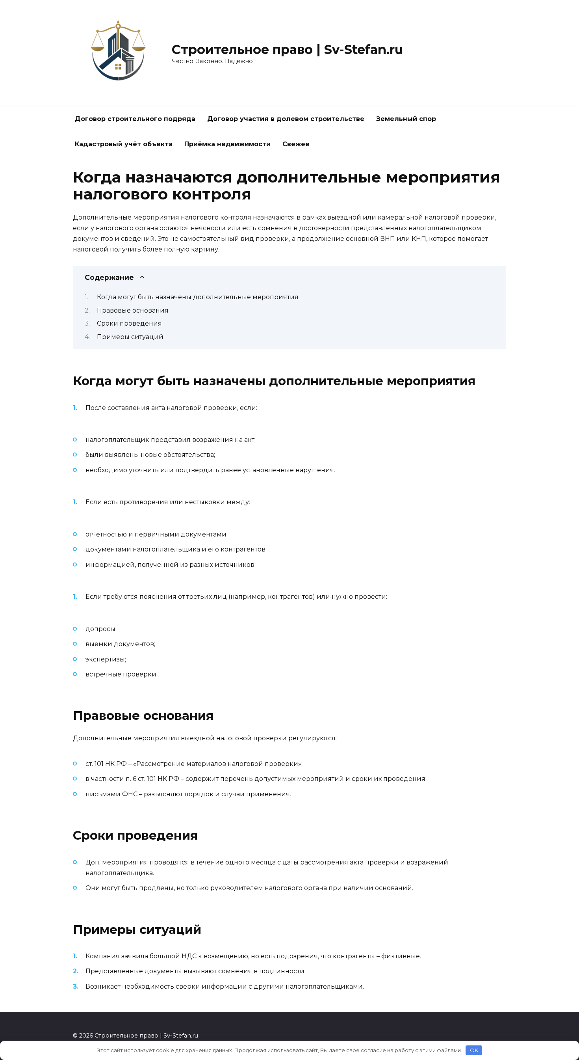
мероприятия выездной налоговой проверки (210, 738)
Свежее (296, 144)
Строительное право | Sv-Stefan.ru (287, 49)
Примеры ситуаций (130, 337)
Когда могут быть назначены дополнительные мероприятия (198, 297)
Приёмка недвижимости (227, 144)
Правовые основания (133, 310)
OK (474, 1050)
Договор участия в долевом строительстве (285, 119)
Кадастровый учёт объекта (124, 144)
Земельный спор (406, 119)
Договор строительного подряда (135, 119)
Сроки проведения (129, 323)
